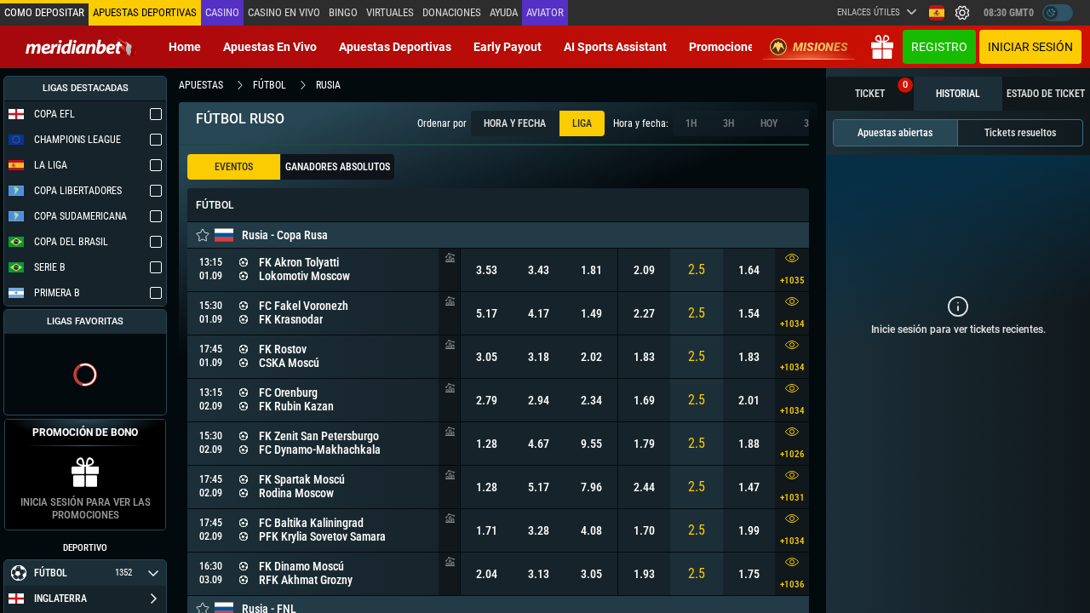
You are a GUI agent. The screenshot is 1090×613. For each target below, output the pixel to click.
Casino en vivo (284, 12)
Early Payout (507, 47)
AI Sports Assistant (615, 47)
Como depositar (44, 12)
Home (185, 47)
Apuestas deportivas (395, 47)
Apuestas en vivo (270, 47)
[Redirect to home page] (81, 47)
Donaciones (451, 12)
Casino (222, 12)
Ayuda (504, 12)
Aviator (545, 12)
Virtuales (390, 12)
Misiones (820, 47)
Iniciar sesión (1030, 47)
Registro (939, 47)
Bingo (343, 12)
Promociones (724, 47)
